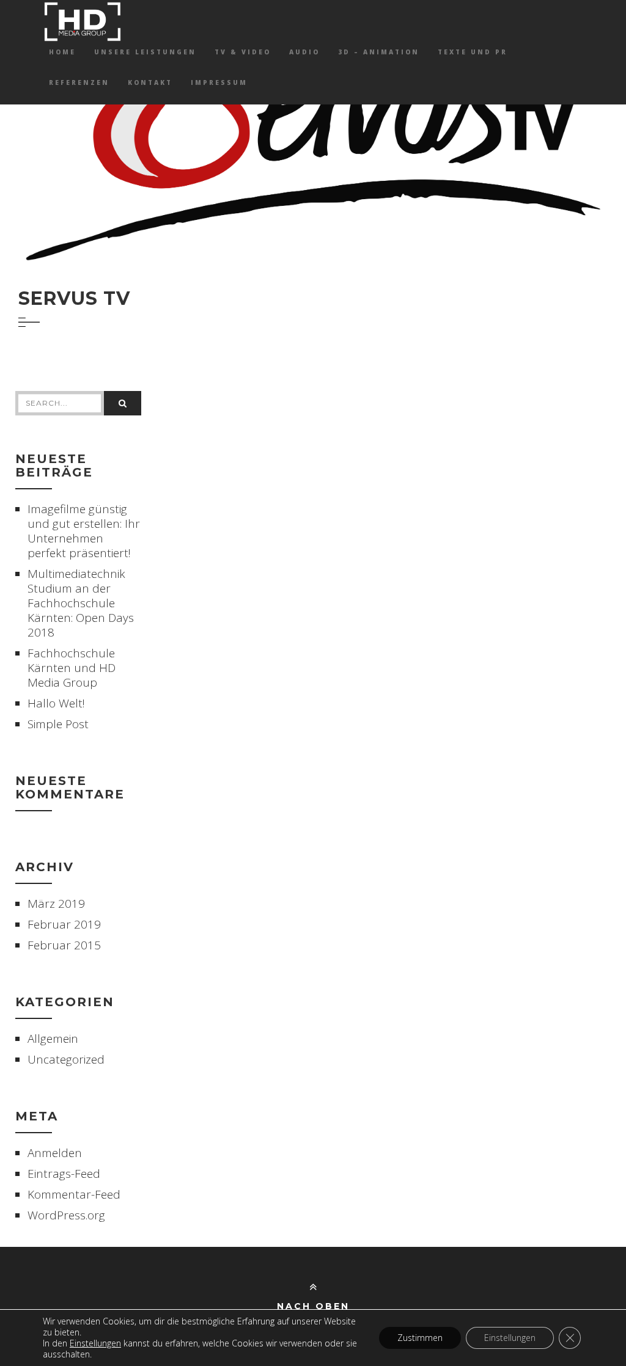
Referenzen (79, 82)
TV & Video (243, 52)
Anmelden (55, 1153)
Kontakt (150, 82)
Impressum (219, 82)
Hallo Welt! (56, 703)
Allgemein (53, 1038)
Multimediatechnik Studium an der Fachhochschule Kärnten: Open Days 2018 (81, 603)
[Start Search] (122, 403)
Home (62, 52)
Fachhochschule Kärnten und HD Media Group (72, 667)
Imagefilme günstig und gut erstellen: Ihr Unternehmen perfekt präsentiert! (84, 531)
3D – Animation (378, 52)
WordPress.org (66, 1215)
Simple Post (58, 724)
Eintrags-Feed (64, 1174)
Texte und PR (472, 52)
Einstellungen (510, 1337)
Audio (304, 52)
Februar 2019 (64, 924)
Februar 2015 (64, 945)
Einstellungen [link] (95, 1343)
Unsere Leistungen (145, 52)
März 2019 (56, 903)
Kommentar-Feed (74, 1194)
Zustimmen (420, 1337)
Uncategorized (66, 1059)
